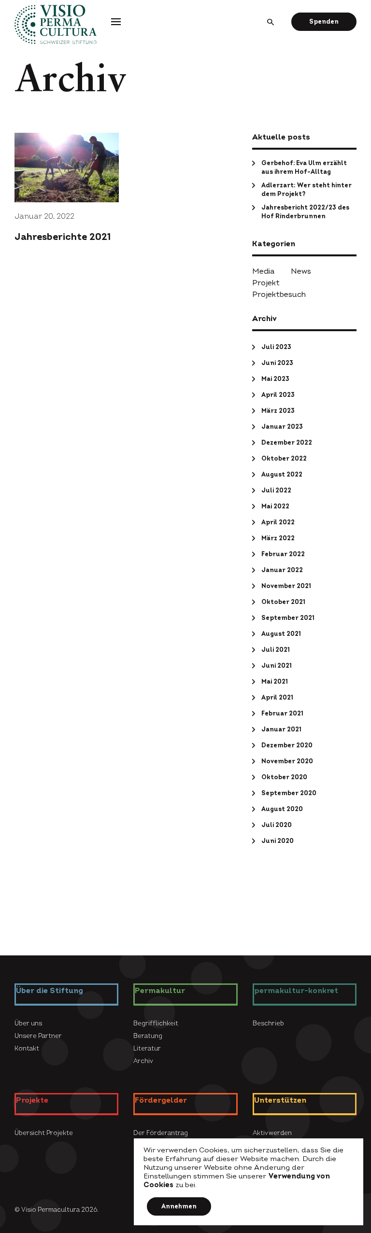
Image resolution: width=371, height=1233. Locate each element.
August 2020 (282, 809)
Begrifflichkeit (167, 183)
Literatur (158, 208)
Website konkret (274, 207)
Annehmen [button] (179, 1206)
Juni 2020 (277, 841)
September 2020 (288, 793)
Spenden (324, 22)
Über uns (54, 183)
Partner (52, 196)
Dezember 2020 (287, 745)
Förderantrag (211, 21)
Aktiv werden (268, 98)
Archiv (155, 221)
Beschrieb (264, 195)
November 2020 (287, 761)
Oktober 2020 (284, 777)
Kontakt (53, 208)
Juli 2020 (276, 825)
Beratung (159, 196)
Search (271, 22)
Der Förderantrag (172, 98)
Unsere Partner (38, 1036)
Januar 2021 (281, 729)
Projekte (152, 21)
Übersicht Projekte (70, 98)
